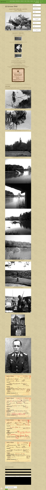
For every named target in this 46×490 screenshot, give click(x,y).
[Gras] (5, 476)
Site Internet (6, 473)
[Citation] (10, 476)
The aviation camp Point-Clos (37, 30)
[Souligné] (7, 476)
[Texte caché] (13, 476)
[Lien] (12, 476)
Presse (34, 15)
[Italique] (6, 476)
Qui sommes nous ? (36, 8)
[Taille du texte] (8, 476)
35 (12, 4)
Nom (5, 468)
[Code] (16, 476)
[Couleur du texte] (9, 476)
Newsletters (35, 5)
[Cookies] (1, 488)
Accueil (6, 4)
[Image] (14, 476)
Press (34, 26)
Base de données (10, 4)
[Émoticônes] (17, 476)
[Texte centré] (11, 476)
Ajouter (6, 489)
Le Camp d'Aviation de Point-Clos (36, 19)
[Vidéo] (15, 476)
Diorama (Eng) (37, 2)
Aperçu (19, 476)
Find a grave (20, 52)
